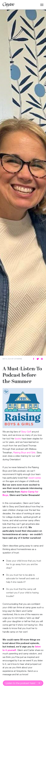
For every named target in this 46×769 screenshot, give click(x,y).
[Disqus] (23, 728)
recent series (34, 477)
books (18, 438)
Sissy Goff (26, 431)
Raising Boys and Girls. (24, 452)
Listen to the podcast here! (20, 683)
